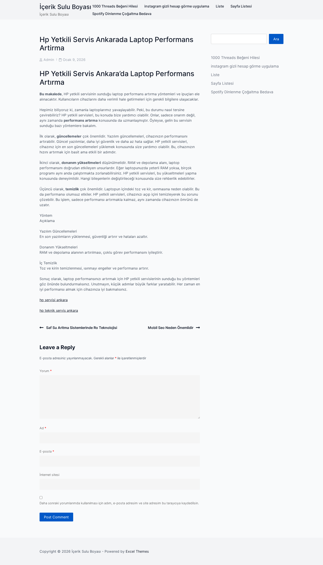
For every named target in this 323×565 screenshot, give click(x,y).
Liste (220, 6)
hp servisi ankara (54, 300)
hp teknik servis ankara (59, 310)
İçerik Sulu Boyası (65, 7)
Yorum (46, 371)
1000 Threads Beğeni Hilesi (115, 6)
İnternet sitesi (49, 475)
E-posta (47, 451)
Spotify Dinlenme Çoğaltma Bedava (121, 13)
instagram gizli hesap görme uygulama (176, 6)
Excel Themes (137, 551)
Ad (43, 428)
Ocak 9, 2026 (74, 59)
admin (49, 59)
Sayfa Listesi (241, 6)
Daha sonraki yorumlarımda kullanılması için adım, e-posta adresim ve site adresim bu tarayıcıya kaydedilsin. (119, 503)
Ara (276, 39)
